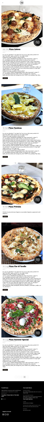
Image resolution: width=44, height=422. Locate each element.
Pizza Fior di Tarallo (17, 266)
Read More (5, 78)
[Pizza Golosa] (22, 26)
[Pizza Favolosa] (22, 105)
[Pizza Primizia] (22, 184)
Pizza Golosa (14, 49)
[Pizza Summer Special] (22, 316)
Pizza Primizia (15, 207)
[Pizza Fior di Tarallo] (22, 243)
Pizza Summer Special (19, 339)
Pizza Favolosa (15, 128)
